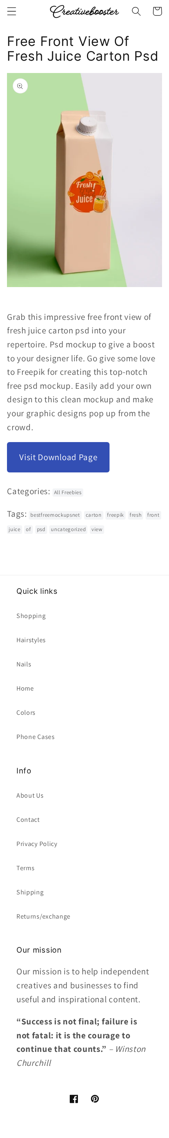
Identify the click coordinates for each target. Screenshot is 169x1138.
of (28, 529)
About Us (30, 795)
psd (41, 529)
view (97, 529)
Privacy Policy (36, 843)
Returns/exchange (43, 916)
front (153, 514)
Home (25, 688)
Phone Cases (35, 736)
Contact (28, 819)
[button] (11, 11)
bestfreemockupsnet (55, 514)
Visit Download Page (58, 457)
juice (14, 529)
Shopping (31, 615)
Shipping (30, 892)
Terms (25, 868)
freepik (115, 514)
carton (94, 514)
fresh (136, 514)
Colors (26, 712)
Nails (23, 664)
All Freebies (68, 492)
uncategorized (68, 529)
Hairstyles (31, 640)
